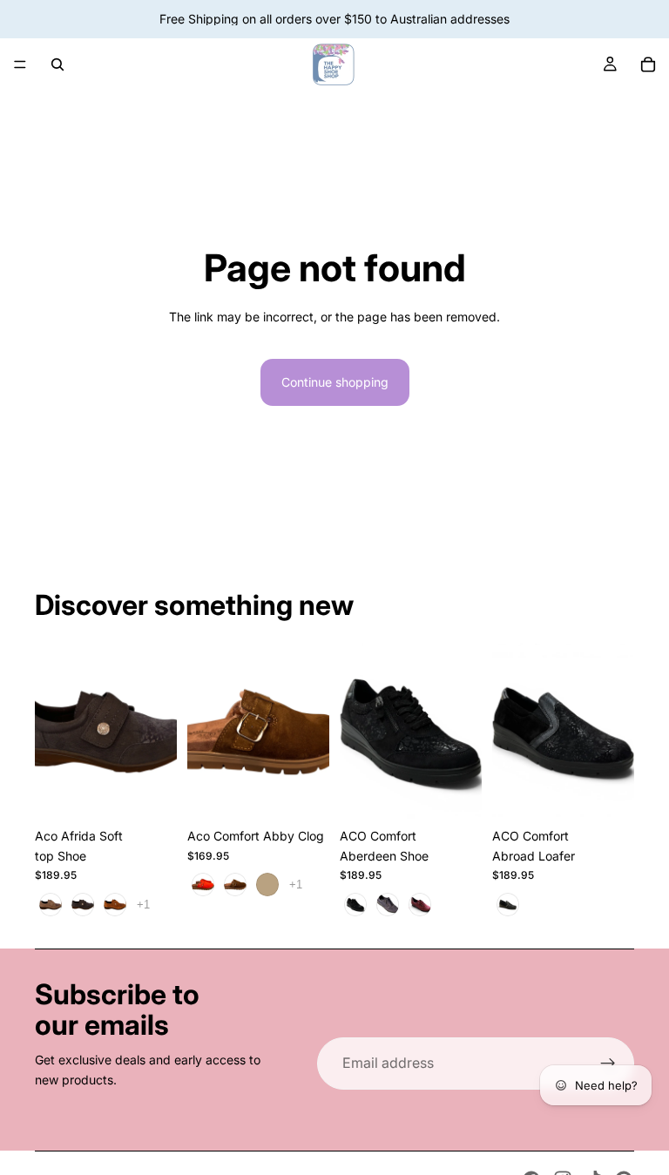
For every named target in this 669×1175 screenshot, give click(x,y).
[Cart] (648, 64)
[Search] (57, 64)
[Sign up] (608, 1063)
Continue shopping (335, 382)
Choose (165, 792)
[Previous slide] (206, 731)
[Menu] (20, 64)
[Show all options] (143, 904)
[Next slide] (310, 731)
